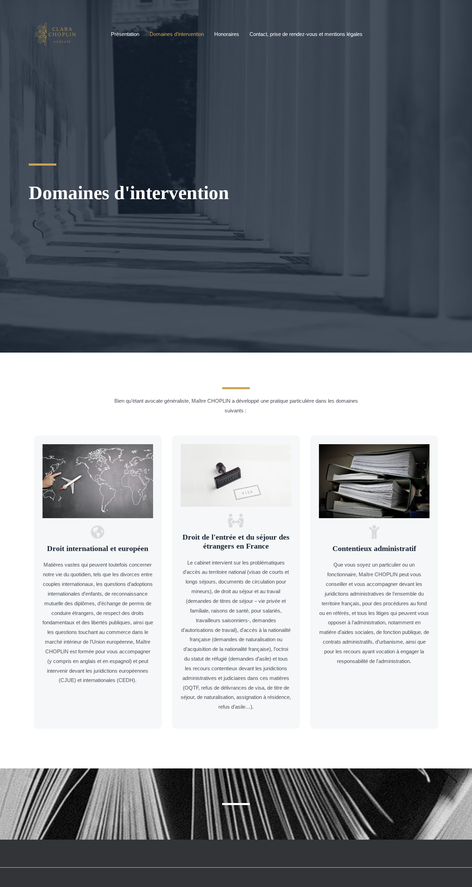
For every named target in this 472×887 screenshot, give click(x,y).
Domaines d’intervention (177, 34)
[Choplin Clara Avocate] (58, 34)
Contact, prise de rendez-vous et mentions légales (305, 34)
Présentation (125, 34)
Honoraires (226, 34)
